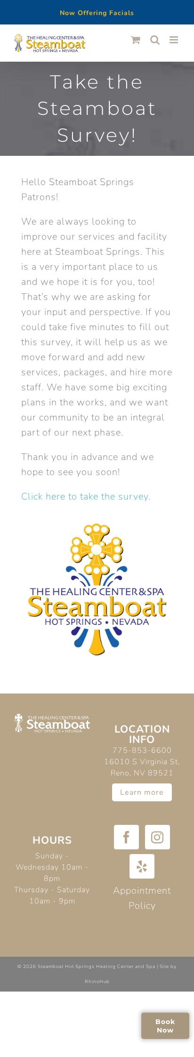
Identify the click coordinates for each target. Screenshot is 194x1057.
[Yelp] (141, 866)
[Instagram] (157, 837)
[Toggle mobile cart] (136, 40)
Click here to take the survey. (86, 496)
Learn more (142, 792)
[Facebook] (126, 837)
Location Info (142, 734)
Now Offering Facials (97, 12)
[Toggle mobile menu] (175, 40)
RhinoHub (97, 981)
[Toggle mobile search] (155, 40)
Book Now (165, 1025)
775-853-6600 (142, 750)
